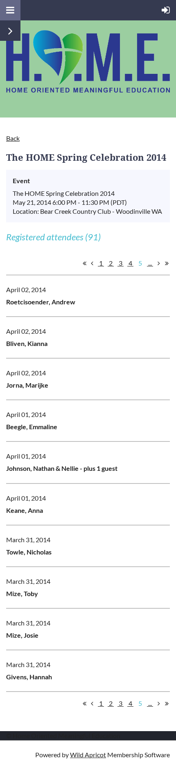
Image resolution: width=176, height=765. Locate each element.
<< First (84, 263)
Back (13, 138)
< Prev (92, 263)
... (150, 263)
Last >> (166, 263)
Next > (159, 263)
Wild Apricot (88, 754)
